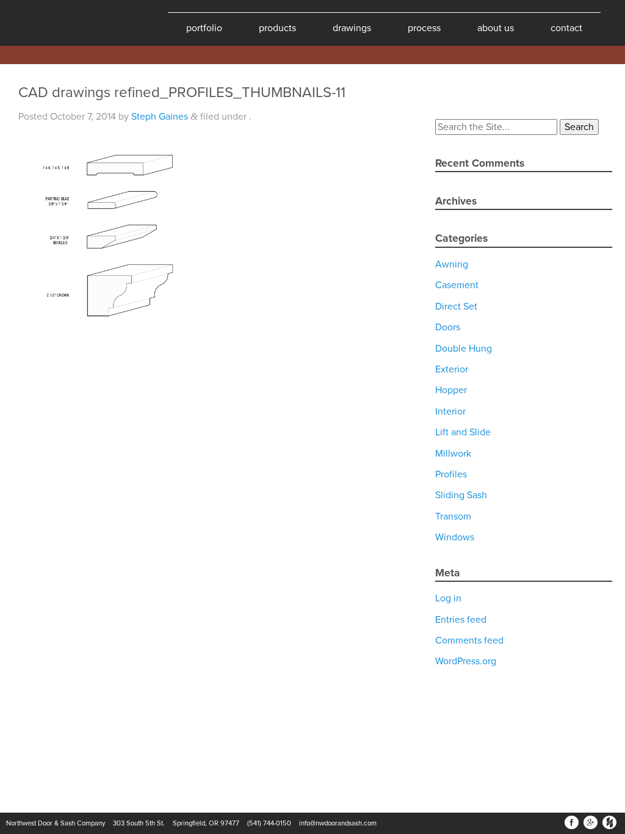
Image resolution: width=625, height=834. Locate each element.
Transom (453, 516)
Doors (447, 327)
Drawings (352, 28)
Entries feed (460, 620)
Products (277, 28)
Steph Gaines (159, 117)
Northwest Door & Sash (49, 23)
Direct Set (456, 306)
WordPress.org (465, 661)
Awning (451, 264)
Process (424, 28)
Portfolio (204, 28)
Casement (457, 285)
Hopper (451, 390)
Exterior (451, 369)
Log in (448, 598)
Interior (450, 411)
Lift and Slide (463, 432)
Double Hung (463, 349)
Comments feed (469, 640)
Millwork (453, 454)
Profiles (451, 474)
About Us (495, 28)
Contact (566, 28)
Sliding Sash (461, 495)
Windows (454, 537)
